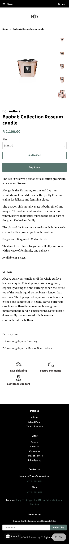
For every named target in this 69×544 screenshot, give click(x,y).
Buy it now (34, 167)
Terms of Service (34, 426)
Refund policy (34, 460)
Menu (9, 4)
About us (34, 446)
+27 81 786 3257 (34, 492)
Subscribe (58, 527)
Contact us (34, 451)
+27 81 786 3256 (34, 481)
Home (5, 29)
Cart (64, 4)
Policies (34, 417)
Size (4, 139)
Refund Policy (34, 421)
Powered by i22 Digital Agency (43, 537)
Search (34, 442)
